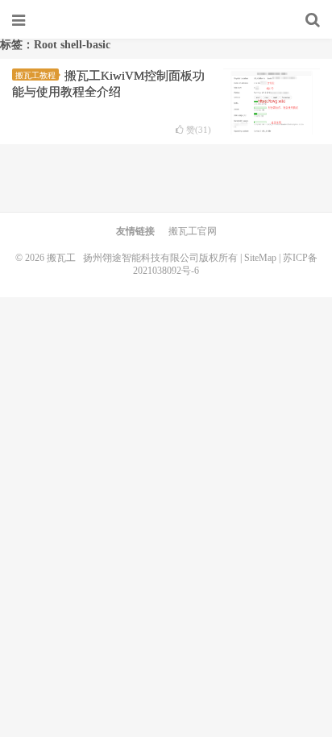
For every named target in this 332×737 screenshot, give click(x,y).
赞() (198, 130)
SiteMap (260, 257)
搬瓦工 (166, 20)
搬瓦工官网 (192, 231)
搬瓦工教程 (35, 75)
